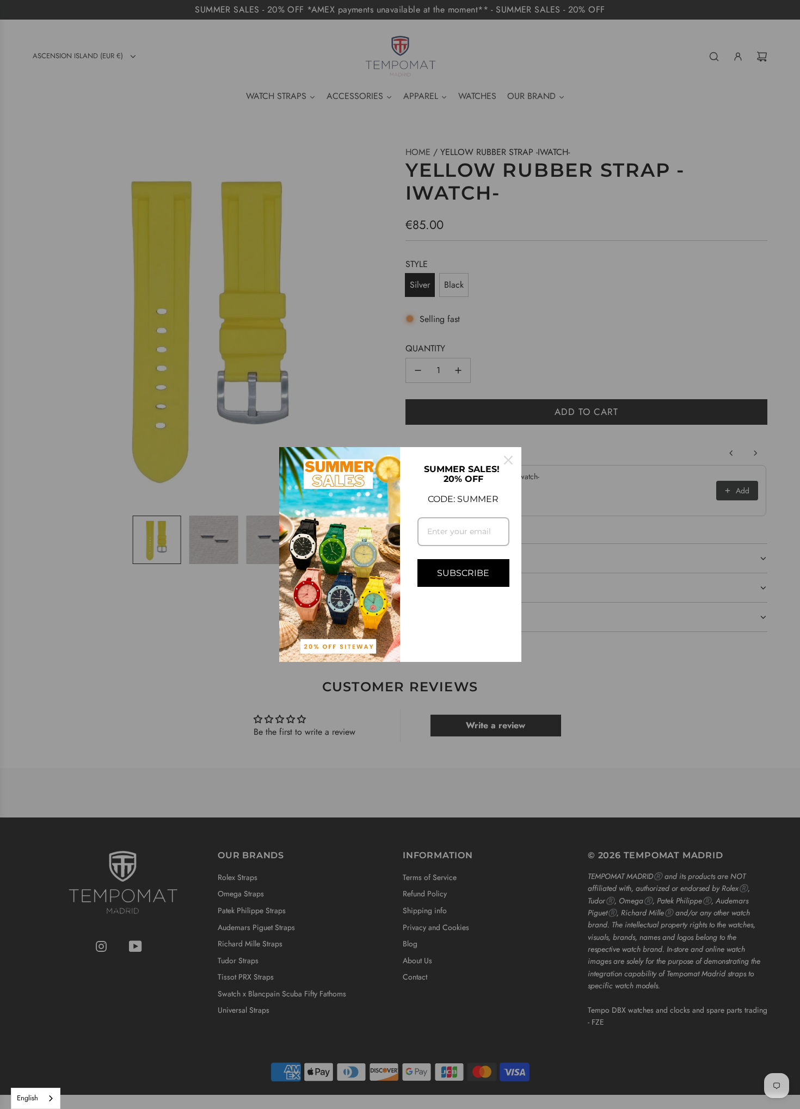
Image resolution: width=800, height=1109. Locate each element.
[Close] (508, 460)
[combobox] (35, 1098)
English (27, 1098)
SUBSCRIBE (463, 573)
